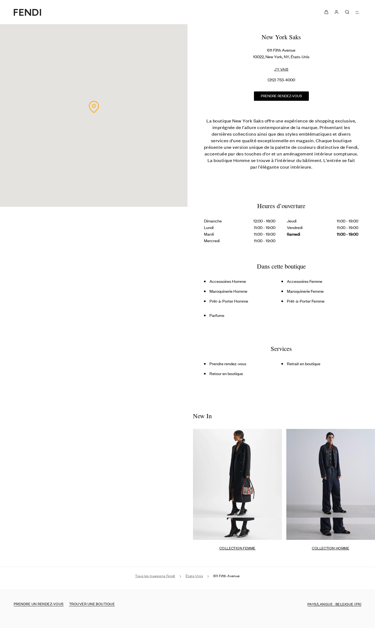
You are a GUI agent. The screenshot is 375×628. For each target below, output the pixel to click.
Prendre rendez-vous (281, 95)
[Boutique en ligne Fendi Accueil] (27, 12)
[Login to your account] (336, 12)
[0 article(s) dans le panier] (326, 12)
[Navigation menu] (357, 12)
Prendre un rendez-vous (39, 603)
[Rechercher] (347, 12)
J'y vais (281, 69)
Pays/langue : (334, 604)
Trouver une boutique (92, 603)
